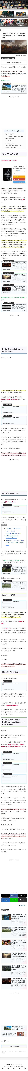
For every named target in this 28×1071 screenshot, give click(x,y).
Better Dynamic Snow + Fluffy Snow (14, 136)
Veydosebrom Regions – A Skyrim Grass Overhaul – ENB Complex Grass (15, 543)
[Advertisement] (14, 112)
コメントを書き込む (14, 1046)
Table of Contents (12, 131)
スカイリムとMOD (9, 134)
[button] (22, 900)
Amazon (16, 176)
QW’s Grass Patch (9, 138)
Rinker (19, 170)
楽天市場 (16, 179)
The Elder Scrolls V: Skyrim (8, 58)
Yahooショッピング (19, 182)
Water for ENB (8, 140)
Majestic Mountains (10, 143)
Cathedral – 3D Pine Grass (13, 528)
